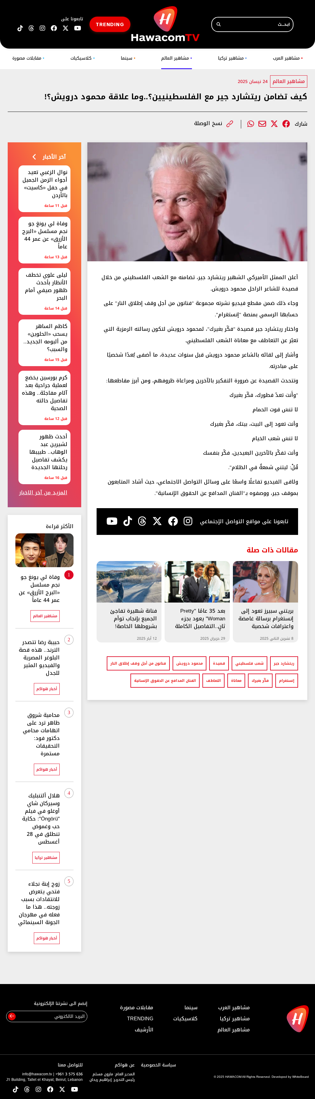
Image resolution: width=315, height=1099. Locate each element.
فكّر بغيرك (260, 680)
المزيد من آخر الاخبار (43, 492)
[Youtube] (112, 521)
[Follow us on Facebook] (54, 28)
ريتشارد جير (284, 663)
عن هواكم (125, 1065)
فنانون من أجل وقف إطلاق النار (138, 663)
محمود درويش (189, 663)
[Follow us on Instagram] (42, 28)
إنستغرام (286, 680)
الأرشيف (144, 1029)
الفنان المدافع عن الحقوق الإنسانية (165, 680)
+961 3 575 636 (69, 1074)
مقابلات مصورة (28, 58)
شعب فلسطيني (249, 663)
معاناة (236, 680)
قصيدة (219, 663)
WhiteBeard (300, 1076)
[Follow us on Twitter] (62, 1090)
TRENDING (110, 24)
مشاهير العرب (288, 58)
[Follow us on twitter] (65, 28)
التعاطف (213, 680)
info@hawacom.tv (37, 1074)
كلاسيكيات (82, 58)
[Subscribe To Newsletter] (12, 1016)
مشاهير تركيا (232, 58)
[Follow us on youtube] (77, 28)
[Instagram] (188, 521)
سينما (128, 58)
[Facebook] (286, 124)
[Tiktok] (127, 521)
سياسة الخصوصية (158, 1065)
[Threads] (31, 28)
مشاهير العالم (176, 58)
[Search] (218, 24)
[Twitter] (274, 124)
